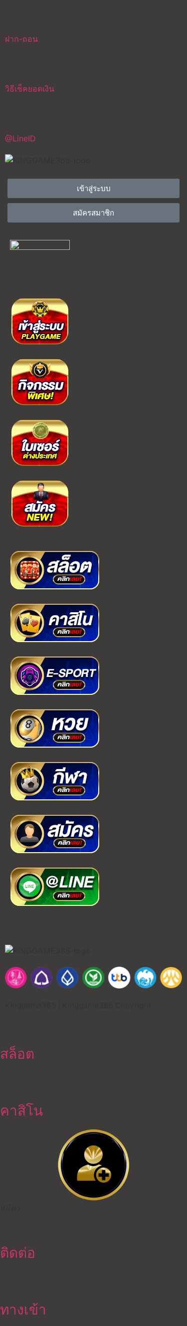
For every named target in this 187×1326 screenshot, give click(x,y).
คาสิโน (21, 1110)
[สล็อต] (12, 1026)
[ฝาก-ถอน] (17, 17)
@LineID (20, 138)
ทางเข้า (23, 1309)
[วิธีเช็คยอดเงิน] (17, 67)
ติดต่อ (17, 1252)
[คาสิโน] (12, 1083)
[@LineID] (17, 117)
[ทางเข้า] (12, 1282)
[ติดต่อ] (12, 1225)
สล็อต (17, 1053)
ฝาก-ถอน (21, 39)
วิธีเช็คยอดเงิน (29, 89)
